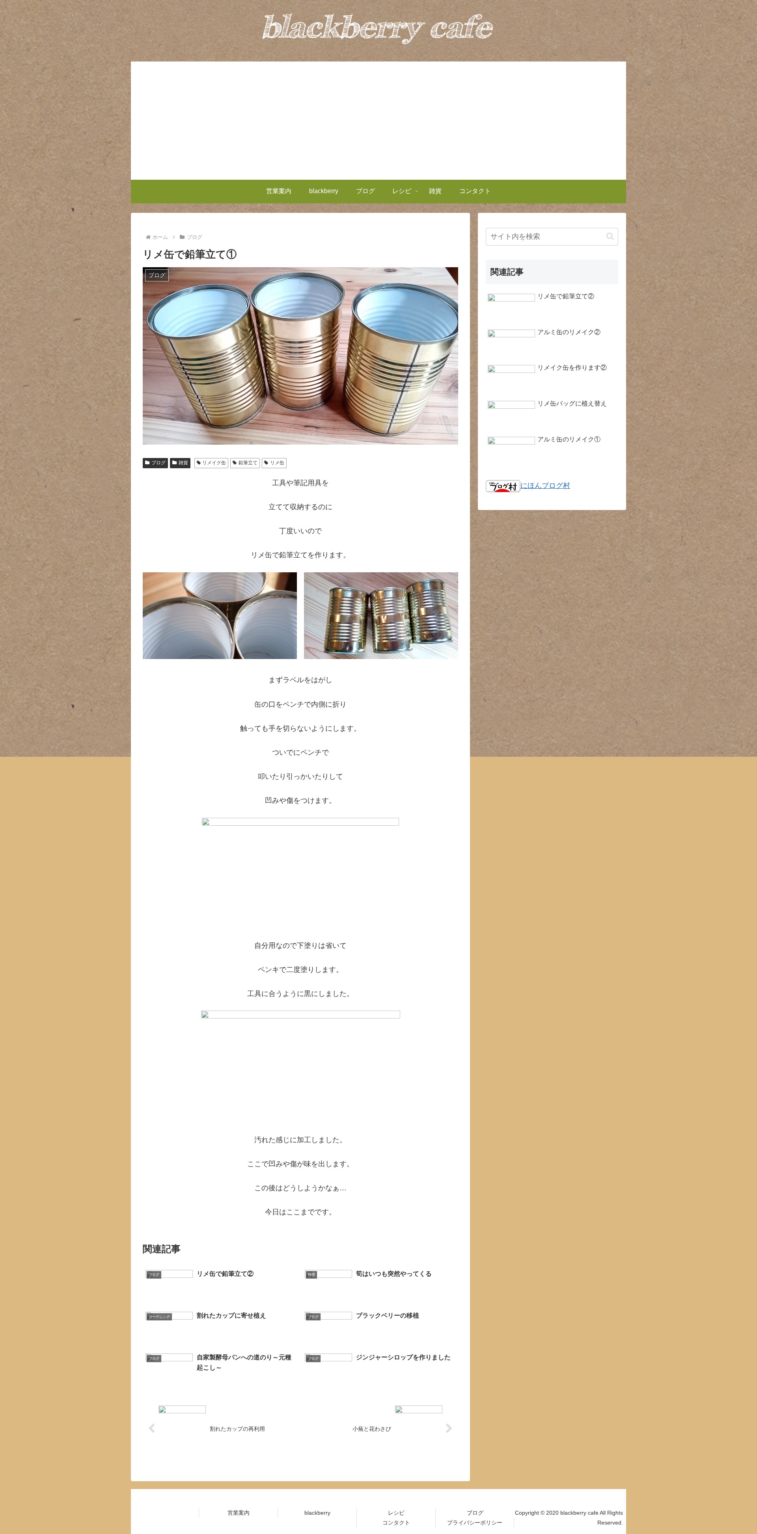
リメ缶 (277, 462)
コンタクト (396, 1522)
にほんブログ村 (545, 486)
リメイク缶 (214, 462)
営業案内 (238, 1513)
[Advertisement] (378, 120)
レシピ (396, 1513)
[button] (610, 236)
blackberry (317, 1513)
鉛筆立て (248, 462)
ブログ (158, 462)
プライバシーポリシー (474, 1522)
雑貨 (183, 462)
